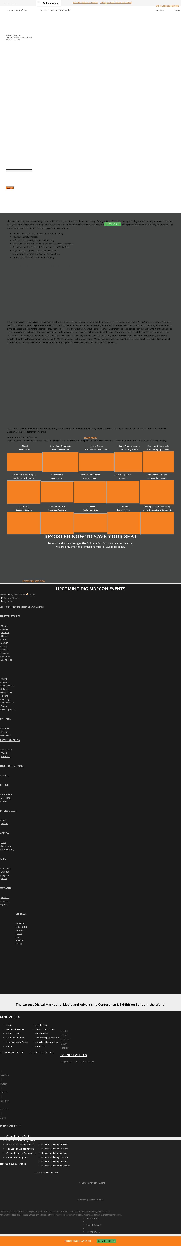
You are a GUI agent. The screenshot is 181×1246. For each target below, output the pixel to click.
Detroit (4, 646)
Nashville (5, 682)
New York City (7, 685)
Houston (5, 653)
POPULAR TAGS (10, 1126)
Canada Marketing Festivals (54, 1144)
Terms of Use (93, 1231)
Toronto (5, 731)
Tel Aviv (4, 823)
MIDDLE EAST (8, 810)
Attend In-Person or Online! (85, 2)
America (20, 923)
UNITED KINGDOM (11, 766)
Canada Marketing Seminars (55, 1157)
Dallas (4, 639)
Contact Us (41, 1046)
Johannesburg (7, 849)
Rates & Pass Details (45, 1029)
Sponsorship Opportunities (48, 1037)
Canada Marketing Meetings (55, 1148)
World (19, 943)
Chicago (4, 636)
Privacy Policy (93, 1218)
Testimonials (42, 1033)
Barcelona (5, 797)
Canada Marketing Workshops (56, 1165)
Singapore (5, 875)
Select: (3, 594)
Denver (4, 642)
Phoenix (4, 695)
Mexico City (6, 749)
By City (32, 594)
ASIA (3, 859)
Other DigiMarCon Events (167, 5)
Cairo (3, 842)
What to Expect (14, 1033)
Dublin (4, 801)
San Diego (5, 699)
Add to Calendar (51, 3)
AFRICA (4, 833)
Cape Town (6, 846)
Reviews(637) (168, 10)
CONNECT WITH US (73, 1055)
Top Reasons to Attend (17, 1042)
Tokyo (4, 878)
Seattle (4, 706)
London (4, 775)
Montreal (5, 728)
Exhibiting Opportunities (47, 1042)
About (9, 1025)
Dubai (3, 820)
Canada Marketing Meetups (54, 1153)
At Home (21, 930)
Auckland (5, 897)
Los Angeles (6, 659)
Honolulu (5, 649)
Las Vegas (5, 656)
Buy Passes (41, 1025)
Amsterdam (6, 794)
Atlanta (4, 625)
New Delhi (5, 868)
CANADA (5, 719)
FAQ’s (9, 1046)
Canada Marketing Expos (18, 1157)
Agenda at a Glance (15, 1029)
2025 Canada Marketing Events (21, 1140)
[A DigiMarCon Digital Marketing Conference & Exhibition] (73, 1029)
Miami (4, 678)
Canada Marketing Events (18, 1136)
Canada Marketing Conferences (21, 1153)
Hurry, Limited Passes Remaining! (116, 2)
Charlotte (5, 632)
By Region (8, 601)
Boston (4, 629)
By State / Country (12, 598)
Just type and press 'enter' (8, 119)
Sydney (4, 904)
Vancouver (6, 735)
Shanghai (5, 871)
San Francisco (7, 702)
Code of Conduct (93, 1225)
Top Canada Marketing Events (20, 1148)
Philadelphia (6, 692)
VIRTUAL (21, 914)
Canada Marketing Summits (54, 1161)
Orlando (4, 689)
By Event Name (18, 594)
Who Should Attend (15, 1037)
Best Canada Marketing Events (21, 1144)
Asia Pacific (22, 926)
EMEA (19, 933)
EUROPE (5, 785)
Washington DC (8, 709)
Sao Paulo (5, 756)
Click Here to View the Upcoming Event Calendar (22, 606)
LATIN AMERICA (10, 740)
